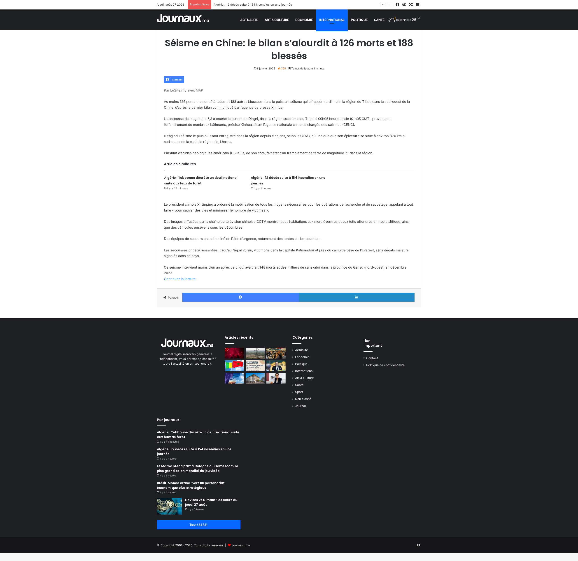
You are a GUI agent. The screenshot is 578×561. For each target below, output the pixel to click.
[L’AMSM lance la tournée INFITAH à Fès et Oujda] (255, 365)
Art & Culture (277, 20)
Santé (379, 20)
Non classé (303, 399)
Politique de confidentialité (385, 365)
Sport (299, 392)
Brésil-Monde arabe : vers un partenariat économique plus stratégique (191, 485)
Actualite (249, 20)
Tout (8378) (198, 525)
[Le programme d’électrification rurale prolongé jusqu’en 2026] (255, 353)
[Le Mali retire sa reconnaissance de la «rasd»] (234, 365)
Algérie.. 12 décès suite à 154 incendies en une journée (253, 4)
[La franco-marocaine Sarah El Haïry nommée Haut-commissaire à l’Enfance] (276, 378)
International (332, 20)
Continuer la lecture (180, 279)
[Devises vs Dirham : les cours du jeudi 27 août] (169, 506)
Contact (372, 358)
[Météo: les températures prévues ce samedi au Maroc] (234, 378)
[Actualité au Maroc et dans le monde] (183, 20)
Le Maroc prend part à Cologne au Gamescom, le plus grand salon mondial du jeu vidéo (197, 468)
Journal (300, 406)
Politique (359, 20)
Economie (304, 20)
